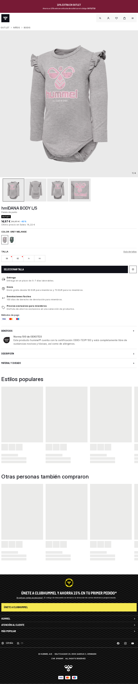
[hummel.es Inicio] (5, 18)
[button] (108, 18)
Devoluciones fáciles (19, 296)
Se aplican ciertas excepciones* (29, 598)
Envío (10, 287)
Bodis (27, 27)
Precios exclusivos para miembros (27, 306)
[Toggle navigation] (100, 18)
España (9, 643)
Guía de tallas (130, 251)
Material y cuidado (11, 363)
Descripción (7, 353)
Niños (16, 27)
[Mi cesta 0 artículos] (124, 18)
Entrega (11, 277)
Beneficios (6, 331)
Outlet (5, 27)
